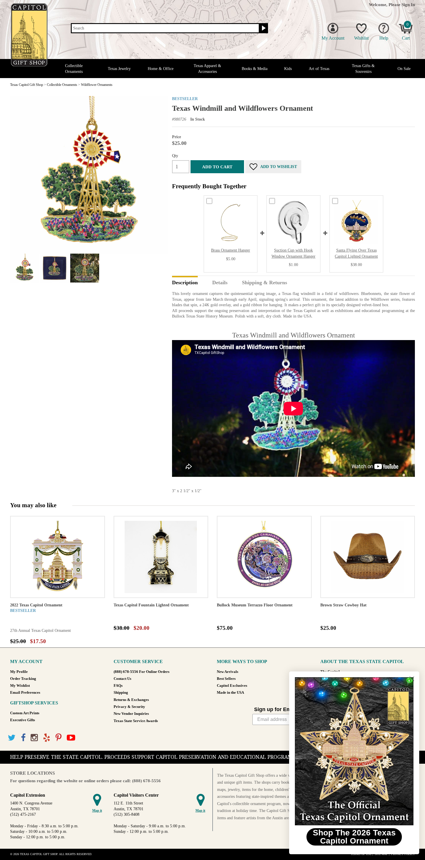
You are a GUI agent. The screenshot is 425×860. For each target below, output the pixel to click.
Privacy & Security (129, 707)
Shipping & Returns (264, 282)
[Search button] (263, 28)
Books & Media (254, 69)
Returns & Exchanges (131, 700)
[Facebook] (23, 738)
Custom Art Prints (24, 713)
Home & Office (160, 69)
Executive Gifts (22, 720)
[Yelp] (46, 738)
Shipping (121, 693)
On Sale (404, 69)
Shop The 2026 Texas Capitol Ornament (354, 836)
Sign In (408, 4)
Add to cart (217, 166)
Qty (175, 155)
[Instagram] (34, 738)
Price (176, 137)
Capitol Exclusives (232, 686)
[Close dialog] (412, 679)
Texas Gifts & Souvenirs (363, 68)
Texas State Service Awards (136, 721)
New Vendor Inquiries (131, 714)
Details (220, 282)
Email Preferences (25, 693)
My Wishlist (20, 686)
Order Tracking (23, 679)
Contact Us (122, 679)
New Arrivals (227, 672)
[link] (354, 751)
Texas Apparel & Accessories (207, 68)
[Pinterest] (58, 738)
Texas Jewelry (119, 69)
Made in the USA (230, 693)
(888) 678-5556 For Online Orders (141, 672)
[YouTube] (71, 738)
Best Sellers (226, 679)
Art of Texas (319, 69)
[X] (12, 738)
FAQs (118, 686)
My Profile (19, 672)
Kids (288, 69)
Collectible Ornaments (74, 68)
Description (185, 282)
